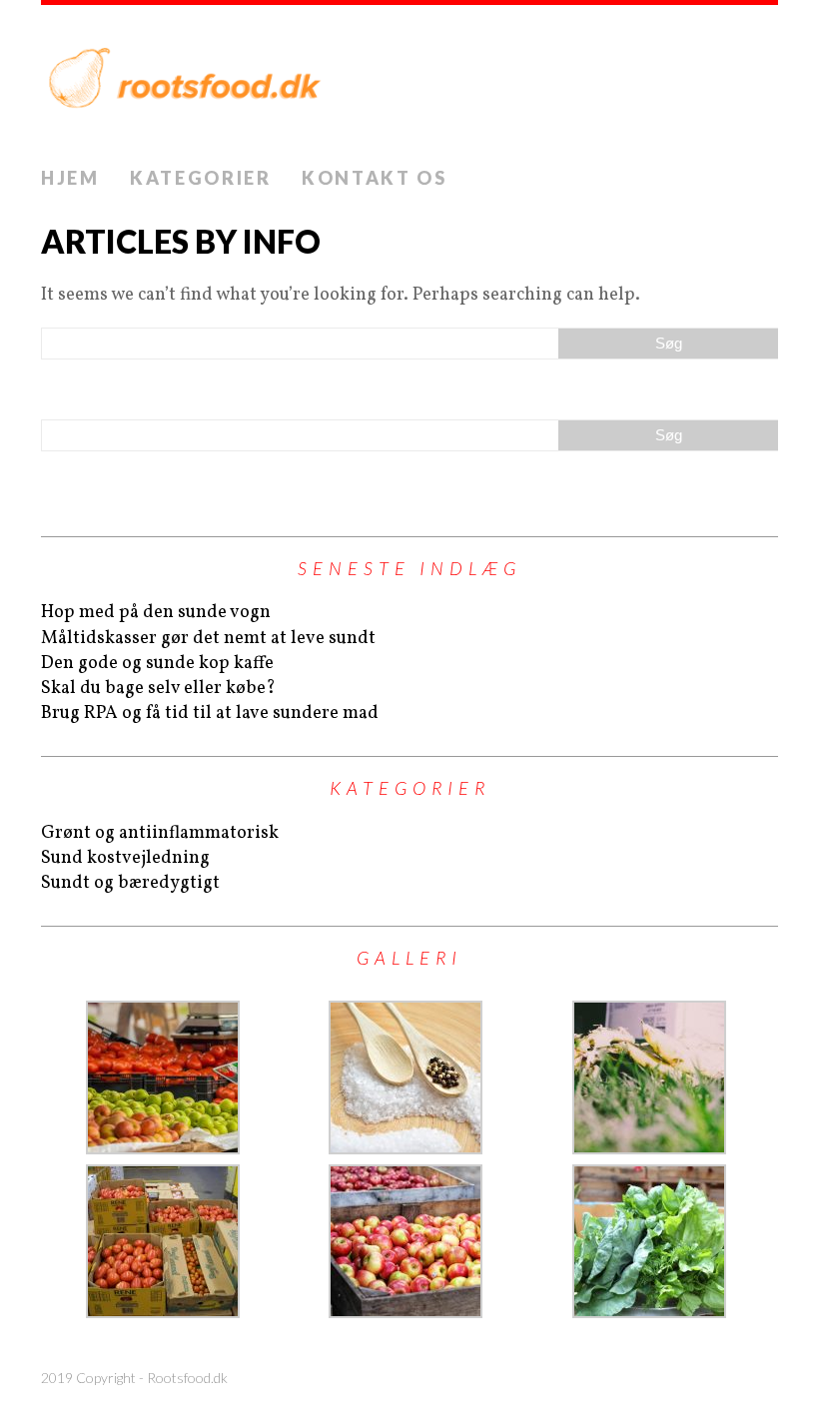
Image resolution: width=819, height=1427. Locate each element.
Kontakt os (374, 178)
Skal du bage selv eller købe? (158, 688)
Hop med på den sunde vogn (156, 612)
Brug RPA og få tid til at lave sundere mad (210, 713)
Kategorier (201, 178)
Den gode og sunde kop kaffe (157, 663)
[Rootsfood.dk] (409, 81)
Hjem (70, 178)
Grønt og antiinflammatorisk (160, 833)
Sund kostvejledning (125, 858)
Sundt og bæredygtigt (130, 883)
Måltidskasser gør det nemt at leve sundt (208, 638)
